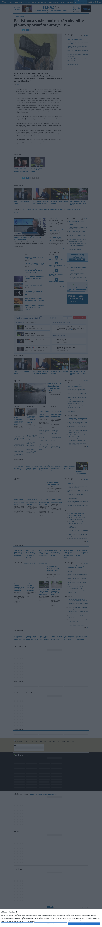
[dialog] (51, 918)
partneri (7, 914)
